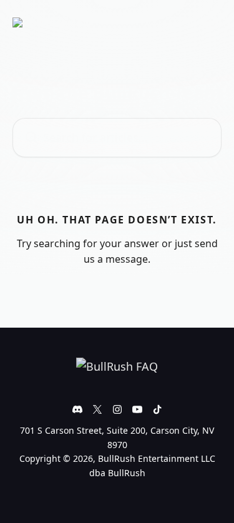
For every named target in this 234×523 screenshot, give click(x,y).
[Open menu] (210, 22)
